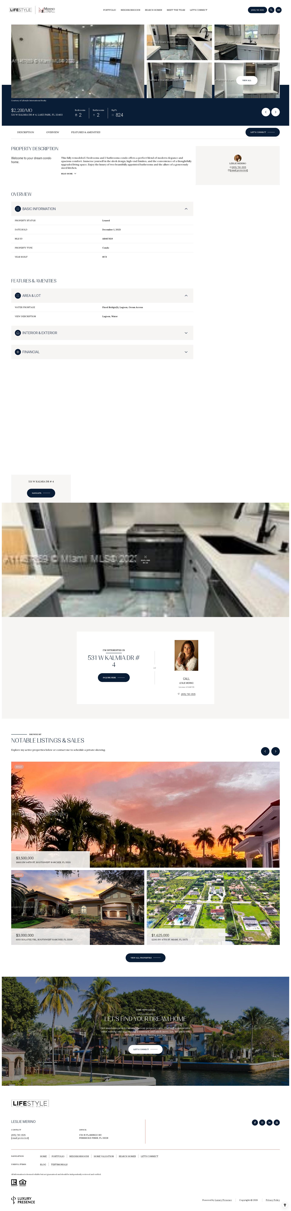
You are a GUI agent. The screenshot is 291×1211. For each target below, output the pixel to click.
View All (246, 80)
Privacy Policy (273, 1200)
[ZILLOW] (277, 1123)
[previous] (265, 751)
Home (43, 1156)
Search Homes (153, 10)
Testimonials (59, 1164)
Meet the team (176, 10)
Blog (43, 1164)
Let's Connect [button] (149, 1156)
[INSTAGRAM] (262, 1123)
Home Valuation (104, 1156)
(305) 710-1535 (257, 10)
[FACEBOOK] (255, 1123)
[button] (263, 132)
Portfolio (109, 10)
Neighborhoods (130, 10)
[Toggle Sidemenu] (279, 10)
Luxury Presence (223, 1200)
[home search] (271, 10)
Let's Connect (198, 10)
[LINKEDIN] (269, 1123)
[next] (275, 751)
